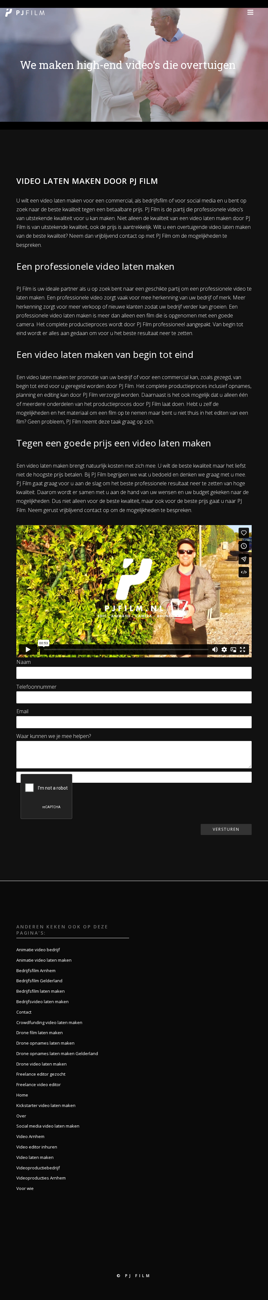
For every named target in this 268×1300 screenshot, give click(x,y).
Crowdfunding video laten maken (49, 1022)
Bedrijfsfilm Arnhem (36, 970)
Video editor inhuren (36, 1147)
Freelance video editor (38, 1084)
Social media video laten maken (47, 1126)
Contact (23, 1012)
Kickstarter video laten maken (45, 1105)
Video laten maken (35, 1157)
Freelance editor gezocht (40, 1074)
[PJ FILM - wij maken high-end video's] (24, 12)
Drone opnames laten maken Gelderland (57, 1053)
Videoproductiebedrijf (38, 1168)
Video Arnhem (30, 1136)
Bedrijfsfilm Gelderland (39, 981)
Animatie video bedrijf (38, 950)
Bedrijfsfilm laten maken (40, 991)
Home (22, 1095)
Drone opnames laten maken (45, 1043)
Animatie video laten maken (44, 960)
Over (21, 1116)
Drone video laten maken (41, 1064)
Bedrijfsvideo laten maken (42, 1001)
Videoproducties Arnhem (41, 1178)
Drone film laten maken (39, 1032)
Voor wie (25, 1188)
